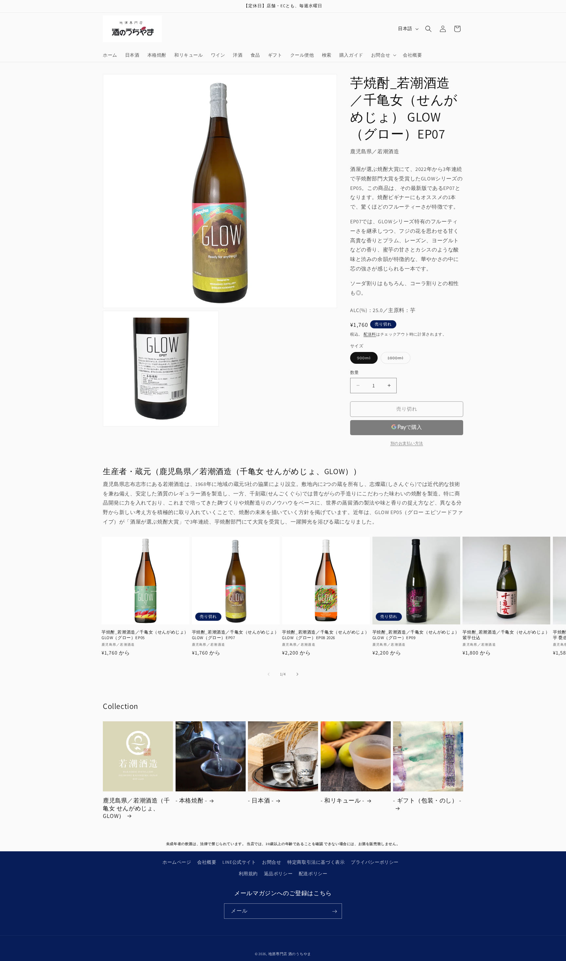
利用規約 (248, 874)
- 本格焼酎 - (191, 800)
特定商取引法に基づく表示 (316, 862)
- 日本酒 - (261, 800)
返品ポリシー (278, 874)
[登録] (334, 911)
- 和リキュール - (343, 800)
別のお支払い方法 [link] (406, 443)
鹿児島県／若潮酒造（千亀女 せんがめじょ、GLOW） (136, 808)
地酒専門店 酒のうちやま (289, 954)
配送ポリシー (313, 874)
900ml (366, 359)
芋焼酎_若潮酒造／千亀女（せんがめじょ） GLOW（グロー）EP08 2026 (325, 635)
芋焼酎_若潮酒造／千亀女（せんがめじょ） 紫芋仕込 (506, 635)
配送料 (370, 334)
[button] (383, 55)
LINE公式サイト (239, 862)
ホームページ (176, 862)
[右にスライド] (297, 674)
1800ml (397, 359)
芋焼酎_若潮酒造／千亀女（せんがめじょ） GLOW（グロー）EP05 (145, 635)
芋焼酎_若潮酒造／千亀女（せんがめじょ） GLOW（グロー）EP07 (235, 635)
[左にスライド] (268, 674)
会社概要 (206, 862)
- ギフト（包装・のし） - (427, 800)
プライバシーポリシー (375, 862)
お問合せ (271, 862)
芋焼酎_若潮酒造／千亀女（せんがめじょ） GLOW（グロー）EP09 (416, 635)
